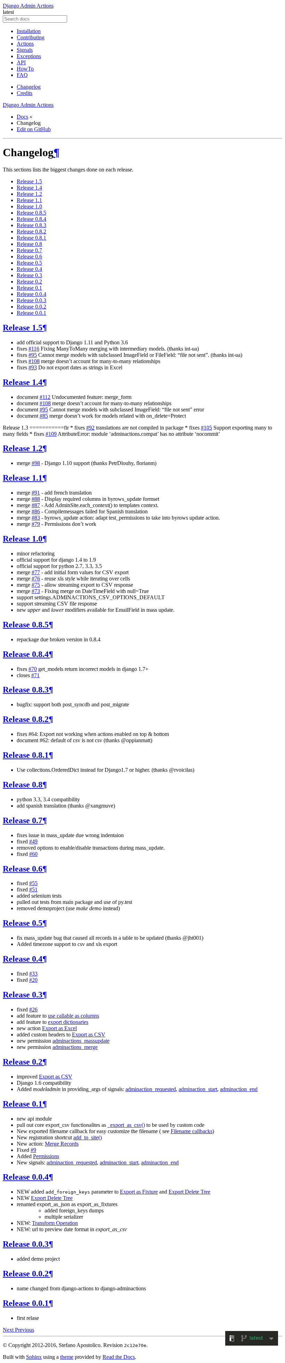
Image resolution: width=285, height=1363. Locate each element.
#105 (206, 428)
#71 (35, 675)
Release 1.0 (29, 206)
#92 (90, 428)
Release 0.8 (29, 244)
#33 (33, 974)
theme (66, 1357)
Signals (25, 50)
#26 (33, 1009)
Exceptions (29, 56)
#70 (32, 669)
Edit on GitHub (34, 129)
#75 (36, 585)
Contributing (30, 37)
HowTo (25, 69)
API (21, 62)
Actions (25, 44)
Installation (29, 31)
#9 (33, 1150)
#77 (36, 572)
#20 (33, 980)
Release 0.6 (29, 256)
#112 (45, 397)
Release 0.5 (29, 263)
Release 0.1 (29, 288)
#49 (33, 841)
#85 (44, 416)
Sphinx (34, 1357)
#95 (32, 355)
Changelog (29, 87)
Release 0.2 (29, 281)
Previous (24, 1330)
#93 (32, 367)
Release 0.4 (29, 269)
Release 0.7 (29, 250)
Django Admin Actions (28, 6)
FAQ (22, 75)
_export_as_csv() (126, 1125)
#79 (36, 524)
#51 (33, 889)
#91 (36, 493)
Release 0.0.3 (31, 300)
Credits (24, 93)
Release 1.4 (29, 188)
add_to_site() (87, 1137)
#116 (33, 349)
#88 (36, 499)
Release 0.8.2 (31, 231)
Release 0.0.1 (31, 313)
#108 (34, 361)
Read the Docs (119, 1357)
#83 (36, 518)
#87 (36, 505)
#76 (36, 579)
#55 (33, 883)
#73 (36, 591)
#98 (36, 463)
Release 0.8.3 (31, 225)
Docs (22, 117)
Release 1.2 (29, 194)
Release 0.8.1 (31, 238)
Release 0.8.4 (31, 219)
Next (9, 1330)
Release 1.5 (29, 181)
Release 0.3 (29, 275)
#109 (51, 434)
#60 (33, 854)
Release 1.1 (29, 200)
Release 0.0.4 (31, 294)
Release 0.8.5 (31, 213)
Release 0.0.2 (31, 307)
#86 (36, 511)
